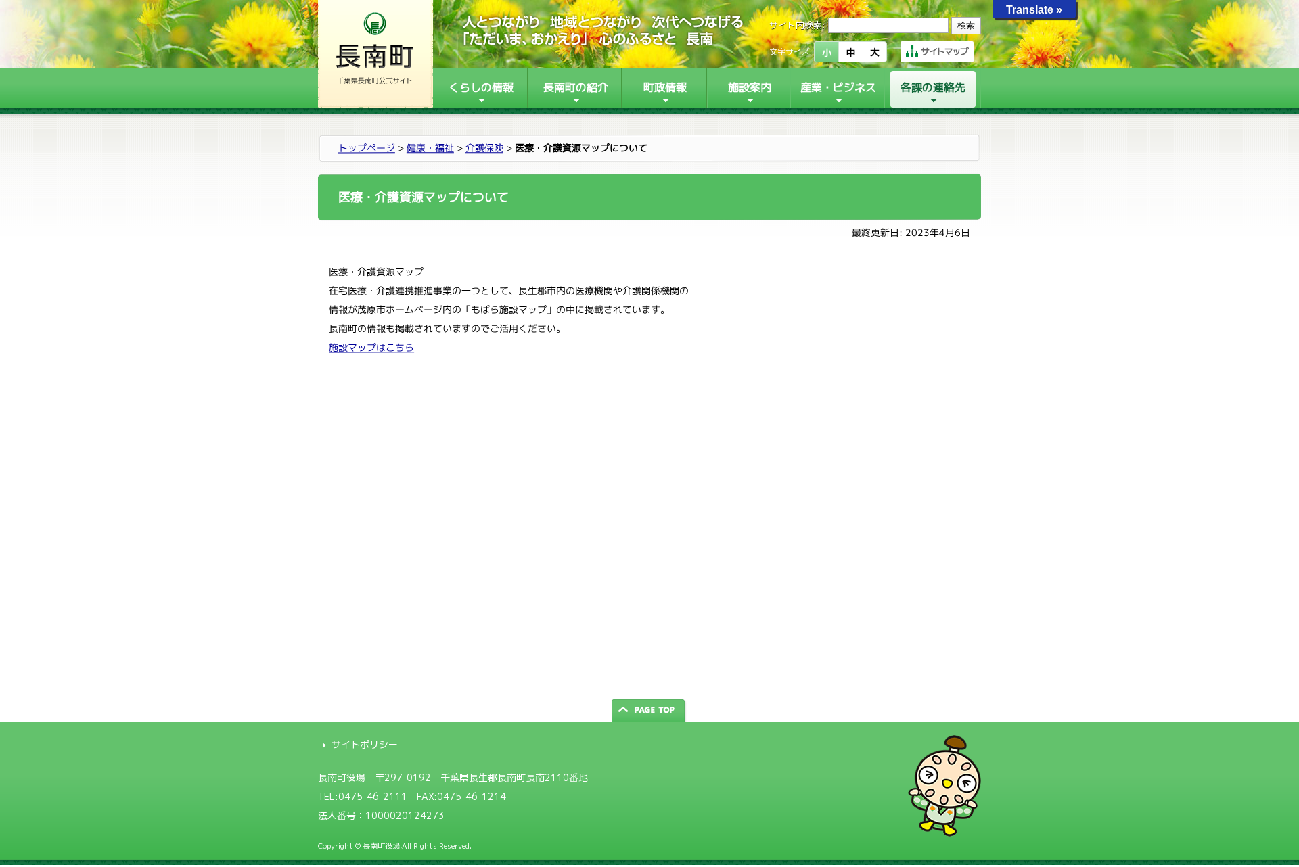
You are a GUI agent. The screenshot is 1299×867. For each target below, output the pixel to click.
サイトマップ (944, 51)
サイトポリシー (365, 744)
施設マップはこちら (371, 347)
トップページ (366, 147)
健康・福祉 (430, 147)
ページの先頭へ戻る (649, 710)
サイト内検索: (797, 25)
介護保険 (484, 147)
